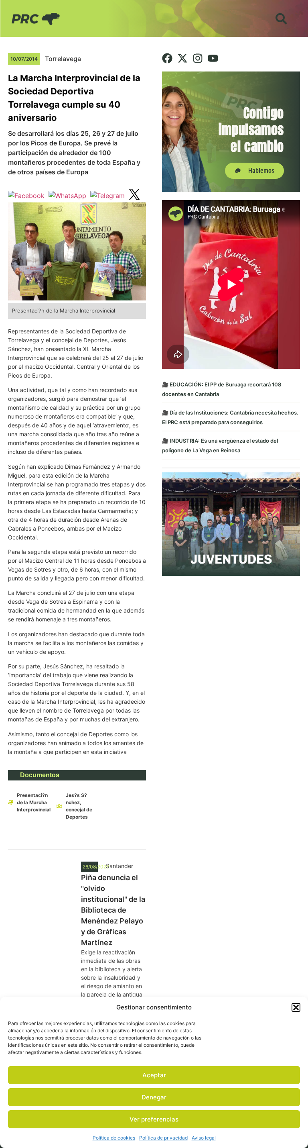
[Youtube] (213, 58)
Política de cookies (114, 1138)
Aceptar (154, 1075)
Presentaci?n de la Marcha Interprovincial (34, 802)
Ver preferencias (154, 1119)
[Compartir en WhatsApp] (67, 195)
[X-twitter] (182, 58)
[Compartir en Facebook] (26, 195)
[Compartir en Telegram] (107, 195)
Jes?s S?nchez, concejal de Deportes (79, 806)
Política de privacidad (163, 1138)
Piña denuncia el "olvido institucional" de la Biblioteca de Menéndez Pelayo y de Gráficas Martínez (113, 910)
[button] (296, 1007)
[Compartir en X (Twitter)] (134, 195)
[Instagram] (197, 58)
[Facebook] (167, 58)
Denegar (154, 1097)
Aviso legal (204, 1138)
